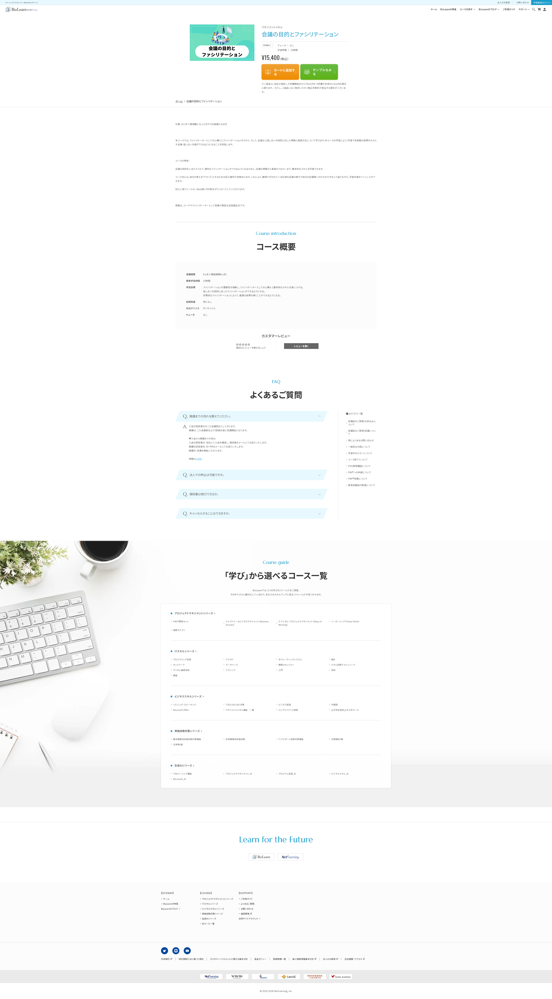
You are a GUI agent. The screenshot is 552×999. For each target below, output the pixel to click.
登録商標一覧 (279, 959)
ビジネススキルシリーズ (188, 696)
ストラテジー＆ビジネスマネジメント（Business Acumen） (247, 623)
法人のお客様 (503, 2)
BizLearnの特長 (448, 9)
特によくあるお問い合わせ (361, 440)
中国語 (334, 704)
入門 (280, 670)
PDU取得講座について (359, 466)
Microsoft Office (181, 709)
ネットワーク (179, 664)
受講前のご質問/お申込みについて (362, 423)
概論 (175, 675)
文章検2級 (178, 744)
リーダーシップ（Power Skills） (345, 621)
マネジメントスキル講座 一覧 (240, 709)
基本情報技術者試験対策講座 (187, 739)
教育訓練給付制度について (361, 485)
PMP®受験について (357, 478)
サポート (523, 9)
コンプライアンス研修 (288, 709)
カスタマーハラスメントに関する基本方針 (229, 959)
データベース (232, 664)
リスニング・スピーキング (184, 704)
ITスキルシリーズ (184, 651)
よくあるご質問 (247, 903)
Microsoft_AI (179, 778)
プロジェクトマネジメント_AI (239, 773)
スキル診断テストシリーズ (343, 664)
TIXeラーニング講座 (182, 773)
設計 (333, 659)
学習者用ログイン (541, 2)
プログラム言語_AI (287, 773)
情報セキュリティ (286, 664)
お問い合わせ (522, 2)
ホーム (434, 9)
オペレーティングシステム (290, 659)
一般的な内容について (359, 446)
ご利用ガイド (509, 9)
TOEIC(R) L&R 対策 (235, 704)
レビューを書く (301, 346)
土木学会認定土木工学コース (345, 709)
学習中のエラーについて (360, 453)
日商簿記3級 (337, 739)
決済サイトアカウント (248, 918)
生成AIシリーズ (183, 765)
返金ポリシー (260, 959)
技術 (333, 670)
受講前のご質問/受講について (362, 432)
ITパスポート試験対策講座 (290, 739)
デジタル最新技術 (181, 670)
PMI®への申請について (359, 472)
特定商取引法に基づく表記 (191, 959)
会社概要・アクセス (353, 959)
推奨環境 (245, 913)
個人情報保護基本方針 (303, 959)
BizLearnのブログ (488, 9)
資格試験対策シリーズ (187, 731)
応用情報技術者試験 (235, 739)
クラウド (229, 659)
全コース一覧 (208, 923)
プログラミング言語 (182, 659)
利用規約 (165, 959)
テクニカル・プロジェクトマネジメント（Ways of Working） (300, 623)
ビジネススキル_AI (340, 773)
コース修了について (358, 459)
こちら (199, 458)
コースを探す (466, 9)
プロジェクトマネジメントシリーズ (194, 613)
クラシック (230, 670)
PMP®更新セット (181, 621)
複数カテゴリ (179, 630)
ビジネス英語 (284, 704)
